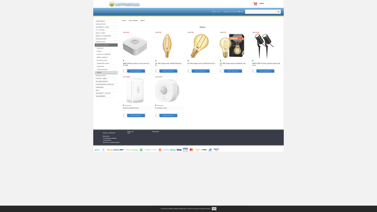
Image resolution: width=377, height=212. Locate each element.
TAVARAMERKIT (101, 96)
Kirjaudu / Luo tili (216, 11)
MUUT (97, 90)
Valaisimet (100, 66)
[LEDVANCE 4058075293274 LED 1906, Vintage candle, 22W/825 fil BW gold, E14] (167, 58)
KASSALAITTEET (101, 76)
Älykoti (99, 72)
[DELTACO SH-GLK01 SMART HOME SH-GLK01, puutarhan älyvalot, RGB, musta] (264, 58)
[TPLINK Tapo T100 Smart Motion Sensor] (167, 103)
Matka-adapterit (102, 57)
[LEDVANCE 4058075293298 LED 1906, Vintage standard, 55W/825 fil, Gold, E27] (231, 58)
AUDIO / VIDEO (100, 33)
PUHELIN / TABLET (101, 79)
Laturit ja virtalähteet (104, 54)
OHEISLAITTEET (101, 24)
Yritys (128, 133)
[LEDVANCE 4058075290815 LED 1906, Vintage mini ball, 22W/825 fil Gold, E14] (199, 58)
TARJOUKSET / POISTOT (103, 93)
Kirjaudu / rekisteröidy (109, 133)
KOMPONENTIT (100, 21)
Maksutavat (106, 136)
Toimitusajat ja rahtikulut (110, 138)
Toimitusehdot (107, 140)
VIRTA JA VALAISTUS (101, 45)
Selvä (214, 208)
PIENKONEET (100, 87)
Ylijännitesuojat (101, 69)
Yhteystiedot (155, 131)
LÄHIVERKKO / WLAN (102, 27)
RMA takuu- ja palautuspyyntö (111, 142)
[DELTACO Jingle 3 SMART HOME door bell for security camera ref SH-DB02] (134, 58)
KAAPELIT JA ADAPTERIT (103, 36)
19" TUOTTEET (100, 30)
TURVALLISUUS (100, 42)
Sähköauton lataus (102, 63)
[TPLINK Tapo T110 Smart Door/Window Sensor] (134, 103)
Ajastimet (99, 48)
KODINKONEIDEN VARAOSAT (105, 84)
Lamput (99, 51)
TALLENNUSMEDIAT (102, 81)
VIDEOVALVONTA (101, 39)
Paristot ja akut (102, 60)
